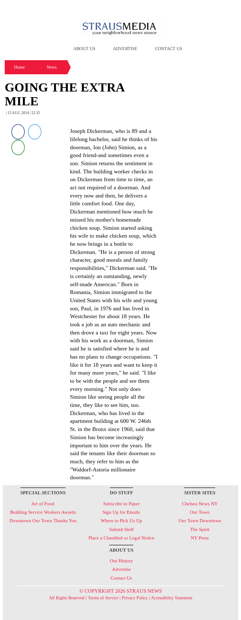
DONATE (220, 7)
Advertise (125, 48)
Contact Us (168, 48)
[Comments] (18, 147)
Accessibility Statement (171, 598)
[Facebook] (18, 131)
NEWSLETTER (184, 7)
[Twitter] (34, 131)
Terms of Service (103, 598)
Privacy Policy (135, 598)
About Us (84, 48)
